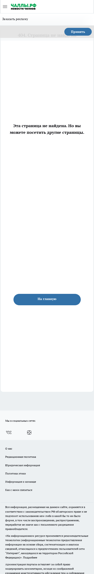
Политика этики (15, 473)
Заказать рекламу (15, 19)
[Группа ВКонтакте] (8, 432)
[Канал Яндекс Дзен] (29, 432)
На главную (47, 299)
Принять (78, 32)
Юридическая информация (22, 465)
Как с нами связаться (18, 490)
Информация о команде (20, 481)
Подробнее (30, 557)
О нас (8, 448)
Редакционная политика (20, 456)
